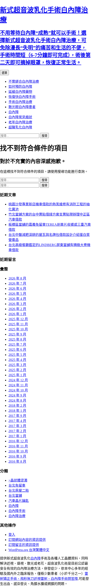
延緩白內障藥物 (20, 91)
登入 (11, 534)
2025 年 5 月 (17, 354)
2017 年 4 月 (17, 421)
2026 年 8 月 (17, 278)
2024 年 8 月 (17, 400)
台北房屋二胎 (18, 490)
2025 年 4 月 (17, 360)
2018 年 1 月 (17, 410)
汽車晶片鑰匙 (18, 500)
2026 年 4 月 (17, 299)
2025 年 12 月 (18, 319)
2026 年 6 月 (17, 288)
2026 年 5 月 (17, 293)
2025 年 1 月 (17, 375)
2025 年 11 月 (18, 324)
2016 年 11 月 (18, 446)
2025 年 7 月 (17, 344)
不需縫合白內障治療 (23, 81)
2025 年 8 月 (17, 339)
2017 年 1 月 (17, 436)
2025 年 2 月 (17, 370)
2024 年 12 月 (18, 380)
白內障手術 (16, 511)
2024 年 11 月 (18, 385)
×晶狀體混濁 (17, 480)
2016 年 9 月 (17, 456)
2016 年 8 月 (17, 461)
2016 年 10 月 (18, 451)
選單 (4, 72)
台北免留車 (16, 485)
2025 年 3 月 (17, 365)
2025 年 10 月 (18, 329)
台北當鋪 (15, 495)
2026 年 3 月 (17, 304)
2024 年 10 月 (18, 390)
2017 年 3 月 (17, 426)
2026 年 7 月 (17, 283)
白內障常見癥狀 (20, 117)
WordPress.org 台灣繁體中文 (28, 550)
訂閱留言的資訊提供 (23, 545)
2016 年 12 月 (18, 441)
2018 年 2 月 (17, 405)
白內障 (13, 112)
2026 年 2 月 (17, 309)
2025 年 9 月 (17, 334)
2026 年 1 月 (17, 314)
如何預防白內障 (20, 86)
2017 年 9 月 (17, 416)
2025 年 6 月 (17, 349)
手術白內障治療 (20, 102)
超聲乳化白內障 (20, 127)
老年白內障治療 (20, 122)
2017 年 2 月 (17, 431)
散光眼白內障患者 (22, 107)
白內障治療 (16, 516)
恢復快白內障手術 (22, 97)
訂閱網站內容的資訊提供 (27, 539)
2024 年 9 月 (17, 395)
